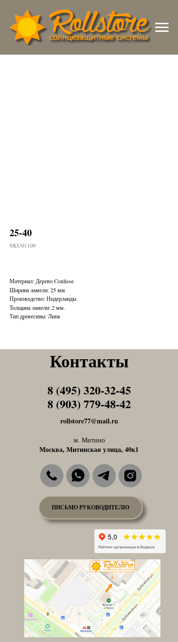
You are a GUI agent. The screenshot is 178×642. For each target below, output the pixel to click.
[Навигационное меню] (162, 27)
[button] (90, 507)
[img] (52, 476)
